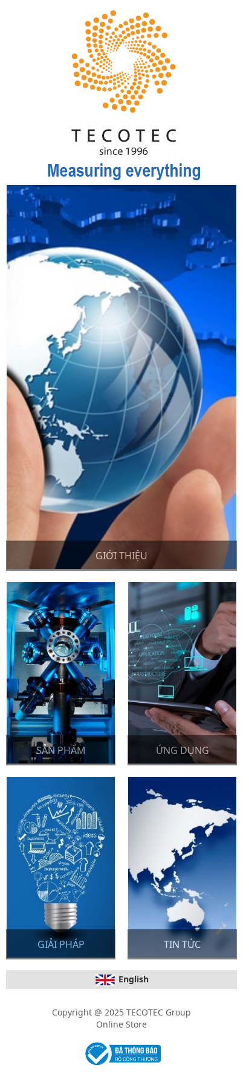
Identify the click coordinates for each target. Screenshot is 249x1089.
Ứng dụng (182, 750)
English (133, 979)
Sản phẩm (61, 750)
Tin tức (182, 944)
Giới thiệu (121, 556)
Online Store (121, 1024)
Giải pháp (61, 944)
